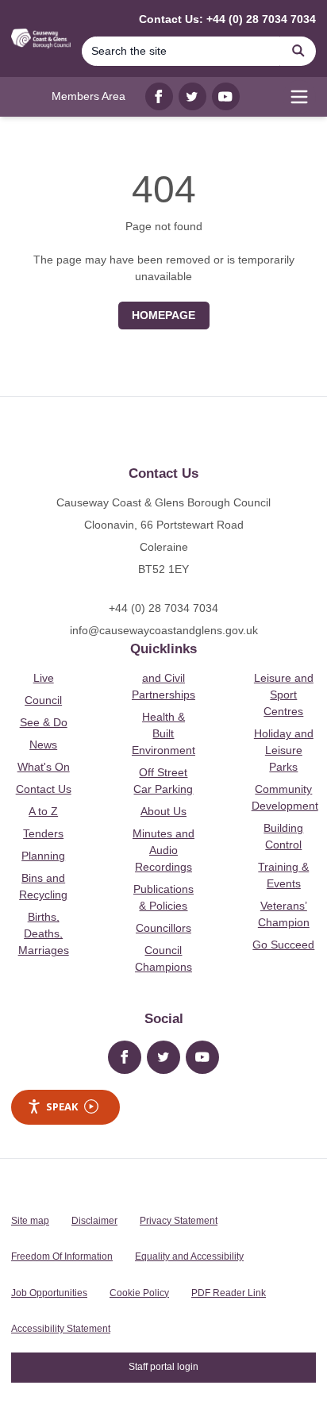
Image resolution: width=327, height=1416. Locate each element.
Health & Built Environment (163, 733)
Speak (62, 1106)
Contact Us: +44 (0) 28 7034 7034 (227, 19)
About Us (163, 811)
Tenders (43, 833)
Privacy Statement (178, 1220)
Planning (43, 855)
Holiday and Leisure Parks (284, 750)
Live (43, 677)
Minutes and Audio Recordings (163, 850)
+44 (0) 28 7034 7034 (163, 608)
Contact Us (43, 789)
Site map (30, 1220)
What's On (43, 766)
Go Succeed (283, 944)
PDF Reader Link (228, 1293)
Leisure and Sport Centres (284, 694)
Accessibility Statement (60, 1328)
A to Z (43, 811)
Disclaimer (94, 1220)
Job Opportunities (49, 1293)
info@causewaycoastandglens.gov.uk (164, 630)
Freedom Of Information (62, 1256)
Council (43, 700)
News (43, 744)
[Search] (298, 51)
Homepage (163, 315)
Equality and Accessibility (189, 1256)
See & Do (43, 722)
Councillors (163, 928)
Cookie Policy (139, 1293)
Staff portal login (163, 1366)
